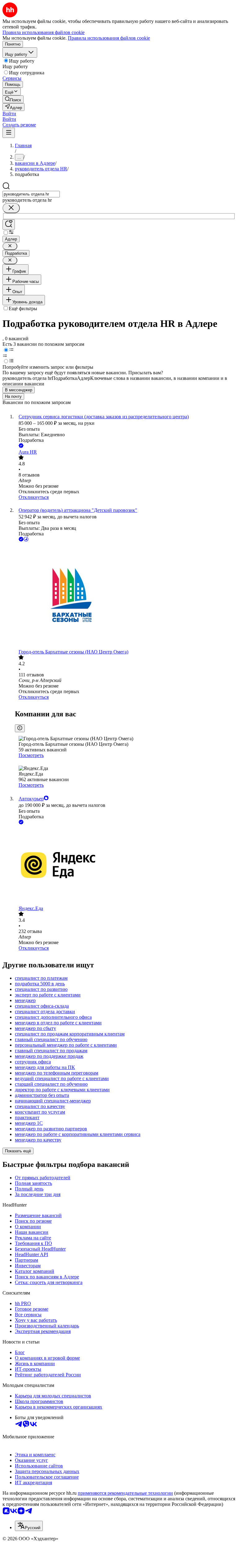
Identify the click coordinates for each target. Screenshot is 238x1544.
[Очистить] (11, 208)
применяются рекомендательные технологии (125, 1493)
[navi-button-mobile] (8, 133)
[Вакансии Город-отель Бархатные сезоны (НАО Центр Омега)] (125, 596)
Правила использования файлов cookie (109, 38)
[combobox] (31, 194)
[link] (13, 99)
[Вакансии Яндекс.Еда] (125, 866)
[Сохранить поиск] (8, 224)
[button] (9, 113)
